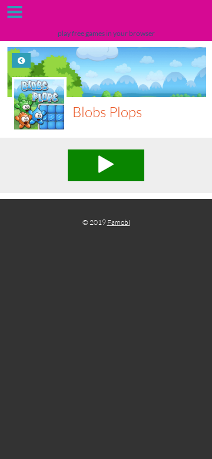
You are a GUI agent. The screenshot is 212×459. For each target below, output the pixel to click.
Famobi (118, 222)
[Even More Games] (106, 16)
